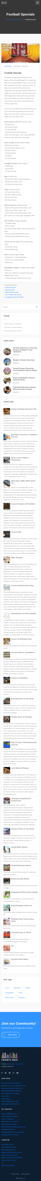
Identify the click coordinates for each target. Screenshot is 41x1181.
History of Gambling (19, 678)
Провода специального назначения (21, 800)
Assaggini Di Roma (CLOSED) (14, 297)
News (12, 19)
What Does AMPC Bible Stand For (23, 482)
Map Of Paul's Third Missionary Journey (24, 744)
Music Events (9, 997)
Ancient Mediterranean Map (22, 585)
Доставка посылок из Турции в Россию (24, 436)
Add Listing (12, 1035)
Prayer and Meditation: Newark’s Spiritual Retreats (24, 379)
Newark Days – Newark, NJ (14, 1064)
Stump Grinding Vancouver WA (23, 409)
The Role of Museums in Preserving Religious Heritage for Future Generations (25, 350)
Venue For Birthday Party (21, 639)
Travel (20, 992)
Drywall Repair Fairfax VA (21, 906)
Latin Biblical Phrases (20, 768)
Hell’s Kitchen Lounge (11, 292)
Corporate (22, 997)
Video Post (17, 988)
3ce (12, 946)
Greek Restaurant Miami (21, 865)
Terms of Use (15, 1174)
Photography (9, 992)
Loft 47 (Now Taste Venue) (13, 294)
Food (7, 988)
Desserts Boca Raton (19, 959)
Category (8, 66)
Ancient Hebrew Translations (23, 652)
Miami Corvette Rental (20, 879)
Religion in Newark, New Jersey (24, 360)
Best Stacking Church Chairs (12, 331)
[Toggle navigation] (37, 3)
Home (7, 19)
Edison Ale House (10, 287)
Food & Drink (20, 19)
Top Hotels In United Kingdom (13, 327)
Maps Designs (17, 557)
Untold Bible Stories (19, 847)
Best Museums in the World (22, 699)
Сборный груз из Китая (21, 932)
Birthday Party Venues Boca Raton (22, 920)
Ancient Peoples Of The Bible (23, 504)
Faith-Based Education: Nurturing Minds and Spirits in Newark (24, 388)
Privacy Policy (25, 1174)
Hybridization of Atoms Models (23, 613)
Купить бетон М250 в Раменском (20, 459)
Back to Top (19, 1178)
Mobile (28, 988)
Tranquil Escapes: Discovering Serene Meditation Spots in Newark (25, 369)
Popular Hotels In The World (12, 324)
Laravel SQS (16, 532)
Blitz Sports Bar (9, 290)
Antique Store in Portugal (21, 717)
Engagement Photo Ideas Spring (24, 892)
